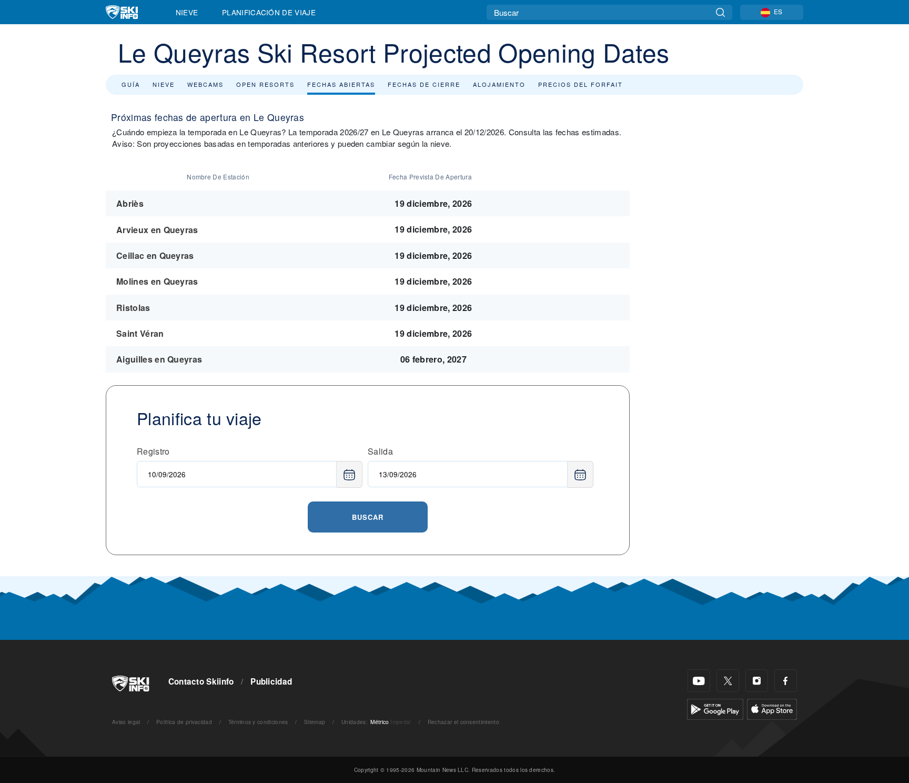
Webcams (205, 84)
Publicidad (271, 681)
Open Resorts (265, 84)
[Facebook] (785, 680)
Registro (153, 451)
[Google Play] (715, 708)
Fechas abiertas (341, 84)
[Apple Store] (772, 708)
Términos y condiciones (258, 722)
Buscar (367, 517)
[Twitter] (727, 680)
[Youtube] (699, 680)
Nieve (187, 12)
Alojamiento (499, 84)
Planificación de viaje (269, 12)
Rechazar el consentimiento (463, 722)
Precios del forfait (580, 84)
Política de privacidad (184, 722)
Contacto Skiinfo (201, 681)
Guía (131, 84)
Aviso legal (126, 722)
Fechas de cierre (424, 84)
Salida (380, 451)
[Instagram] (756, 680)
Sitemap (314, 722)
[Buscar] (720, 12)
